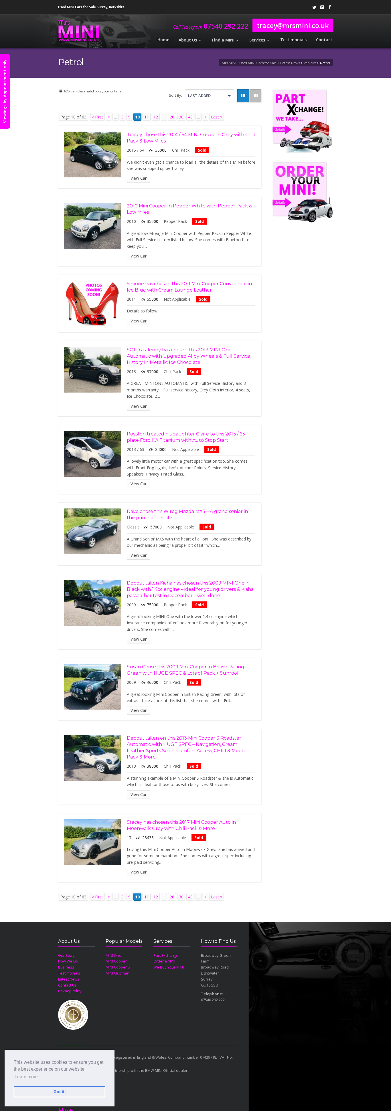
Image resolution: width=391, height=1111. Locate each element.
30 (181, 117)
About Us (188, 40)
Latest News (290, 63)
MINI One (113, 955)
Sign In (132, 7)
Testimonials (293, 39)
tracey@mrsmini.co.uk (293, 25)
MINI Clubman (117, 973)
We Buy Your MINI (168, 967)
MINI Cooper (116, 961)
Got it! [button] (60, 1091)
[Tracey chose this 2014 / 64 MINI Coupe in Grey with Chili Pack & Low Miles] (92, 154)
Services (257, 40)
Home (163, 39)
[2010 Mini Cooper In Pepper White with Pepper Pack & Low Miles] (92, 226)
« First (97, 117)
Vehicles (310, 63)
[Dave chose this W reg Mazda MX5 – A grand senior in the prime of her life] (92, 531)
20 (172, 117)
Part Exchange (165, 955)
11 (146, 117)
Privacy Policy (70, 990)
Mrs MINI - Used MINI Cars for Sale (249, 63)
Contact (324, 39)
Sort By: (175, 95)
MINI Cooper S (118, 967)
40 (190, 117)
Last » (216, 117)
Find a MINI (223, 40)
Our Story (66, 955)
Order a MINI (164, 961)
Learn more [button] (26, 1076)
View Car (139, 178)
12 (155, 117)
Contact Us (67, 985)
